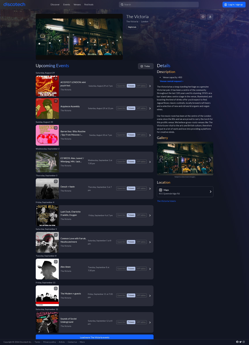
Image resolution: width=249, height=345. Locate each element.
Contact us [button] (72, 342)
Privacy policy (49, 342)
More (82, 342)
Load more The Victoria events (94, 337)
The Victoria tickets (166, 201)
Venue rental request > (171, 81)
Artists (62, 342)
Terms (37, 342)
